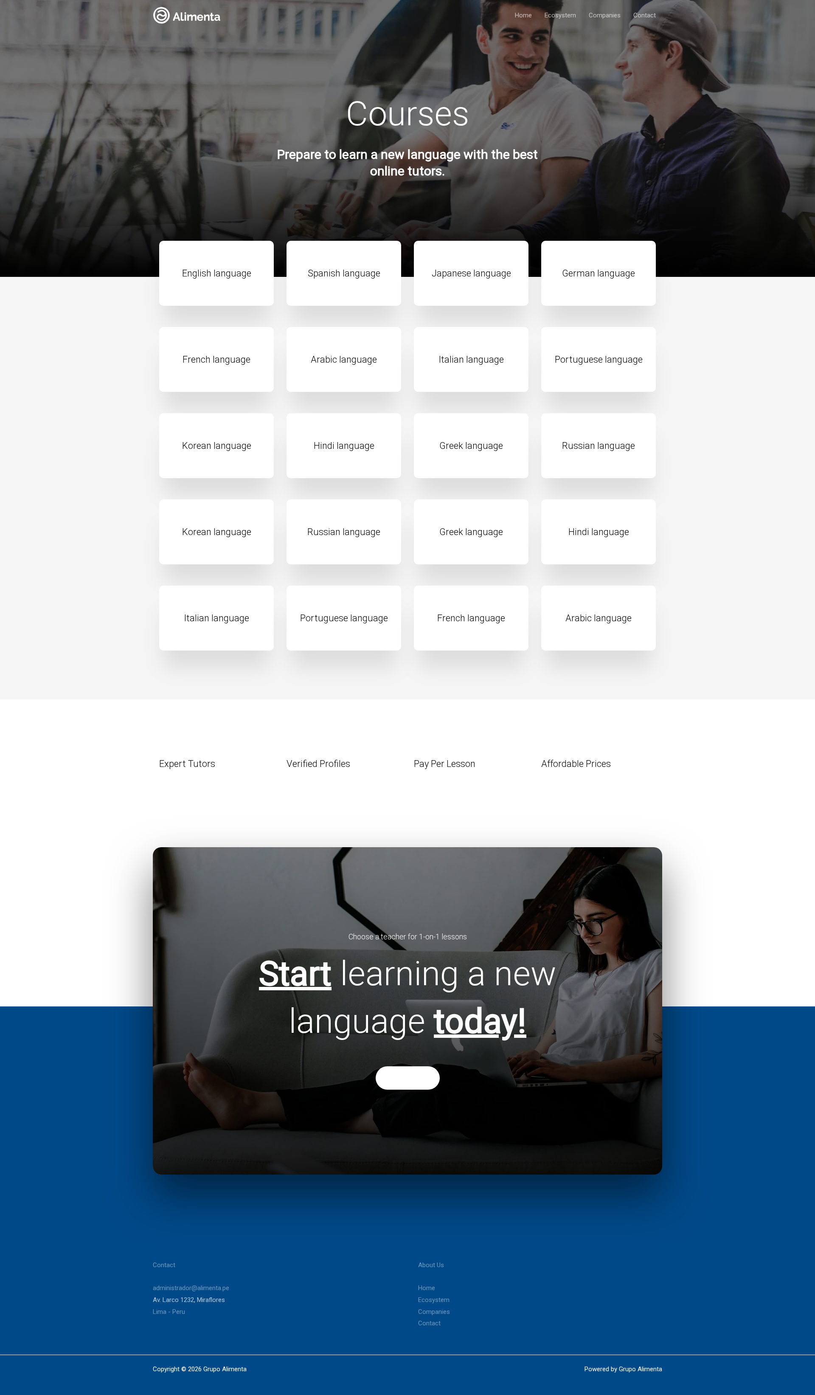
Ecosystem (560, 15)
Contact (644, 15)
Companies (605, 15)
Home (523, 15)
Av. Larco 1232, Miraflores (189, 1300)
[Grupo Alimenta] (187, 15)
